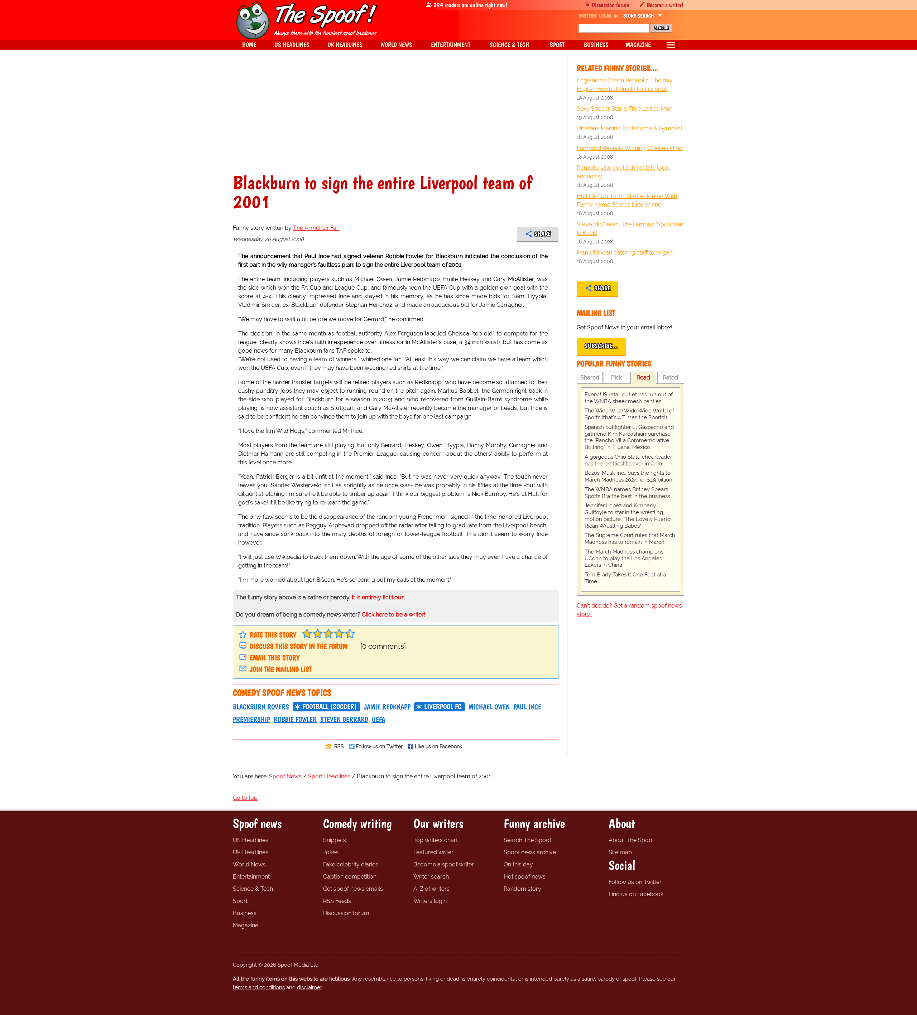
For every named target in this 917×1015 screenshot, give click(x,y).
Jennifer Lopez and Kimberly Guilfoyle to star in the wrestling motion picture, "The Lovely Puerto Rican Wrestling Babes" (628, 515)
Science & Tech (253, 888)
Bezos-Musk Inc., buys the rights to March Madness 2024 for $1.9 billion (628, 476)
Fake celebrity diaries (350, 864)
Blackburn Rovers (261, 706)
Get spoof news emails (353, 888)
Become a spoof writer (443, 864)
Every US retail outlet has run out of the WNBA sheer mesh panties (629, 398)
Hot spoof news (525, 876)
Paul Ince (527, 706)
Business (244, 913)
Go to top (245, 797)
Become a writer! (665, 5)
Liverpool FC (442, 706)
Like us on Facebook (438, 746)
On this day (518, 864)
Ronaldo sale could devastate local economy (623, 172)
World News (249, 864)
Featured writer (433, 852)
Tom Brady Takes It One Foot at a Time (625, 578)
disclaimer (309, 987)
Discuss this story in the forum (298, 646)
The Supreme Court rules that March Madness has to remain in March (630, 538)
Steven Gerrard (344, 719)
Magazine (245, 925)
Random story (522, 888)
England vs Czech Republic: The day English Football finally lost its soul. (625, 84)
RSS (338, 746)
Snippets (334, 840)
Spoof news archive (530, 852)
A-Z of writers (431, 888)
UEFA (378, 719)
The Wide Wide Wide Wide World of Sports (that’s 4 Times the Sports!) (629, 414)
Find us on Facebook (636, 894)
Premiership (251, 719)
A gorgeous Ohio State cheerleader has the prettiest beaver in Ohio (628, 460)
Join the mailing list (281, 669)
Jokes (331, 852)
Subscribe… (601, 346)
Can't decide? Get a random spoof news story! (629, 610)
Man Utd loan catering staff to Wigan (625, 252)
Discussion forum (610, 5)
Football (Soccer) (330, 706)
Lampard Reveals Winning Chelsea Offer (630, 148)
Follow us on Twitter (379, 746)
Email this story (274, 657)
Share (542, 234)
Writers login (430, 901)
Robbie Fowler (295, 719)
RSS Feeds (337, 901)
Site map (620, 852)
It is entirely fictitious (378, 597)
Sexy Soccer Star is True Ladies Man (624, 108)
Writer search (431, 876)
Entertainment (251, 876)
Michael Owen (489, 706)
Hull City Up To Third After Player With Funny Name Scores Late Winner (627, 200)
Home (249, 44)
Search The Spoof (527, 840)
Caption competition (349, 876)
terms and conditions (259, 987)
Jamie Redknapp (387, 706)
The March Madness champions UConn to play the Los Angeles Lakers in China (624, 558)
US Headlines (250, 840)
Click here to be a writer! (393, 614)
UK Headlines (250, 852)
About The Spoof (631, 840)
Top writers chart (435, 840)
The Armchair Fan (316, 227)
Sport (240, 901)
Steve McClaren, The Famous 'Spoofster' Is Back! (630, 228)
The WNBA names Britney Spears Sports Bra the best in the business (627, 492)
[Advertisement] (395, 119)
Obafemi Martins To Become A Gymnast (629, 128)
